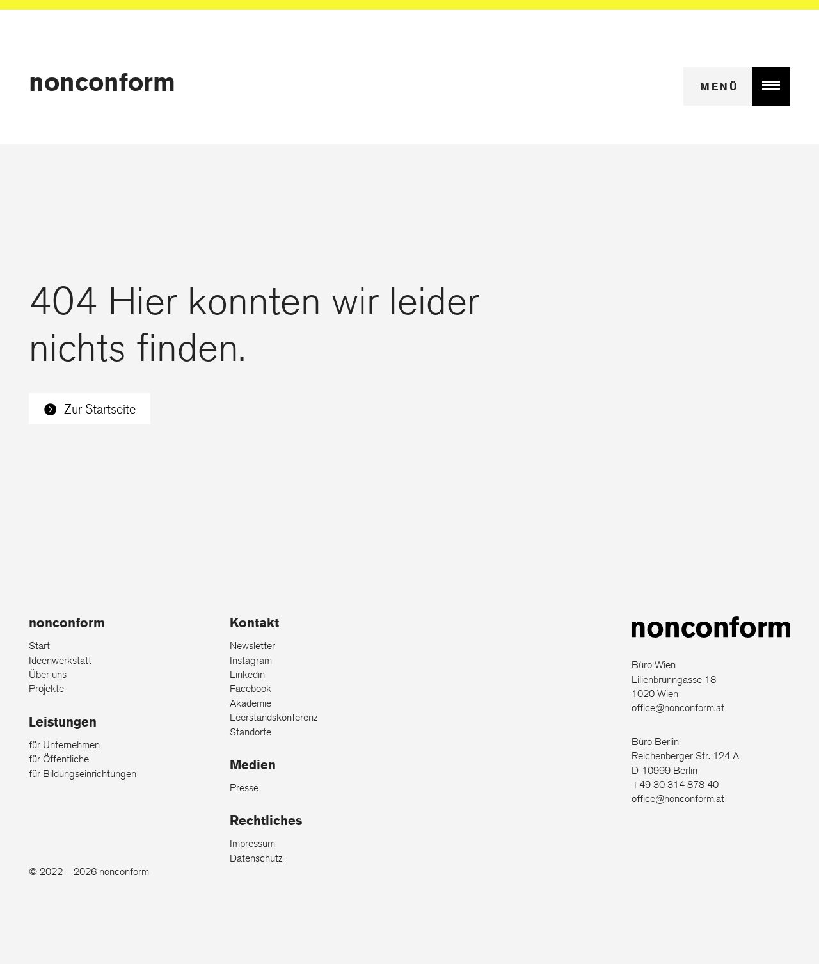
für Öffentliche (59, 759)
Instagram (251, 660)
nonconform (102, 82)
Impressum (252, 843)
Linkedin (247, 674)
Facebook (250, 688)
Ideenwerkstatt (60, 660)
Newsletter (252, 645)
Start (39, 645)
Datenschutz (256, 858)
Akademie (250, 703)
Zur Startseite (100, 409)
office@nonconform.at (678, 708)
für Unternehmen (64, 745)
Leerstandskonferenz (273, 717)
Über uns (48, 674)
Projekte (46, 688)
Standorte (250, 732)
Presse (244, 788)
